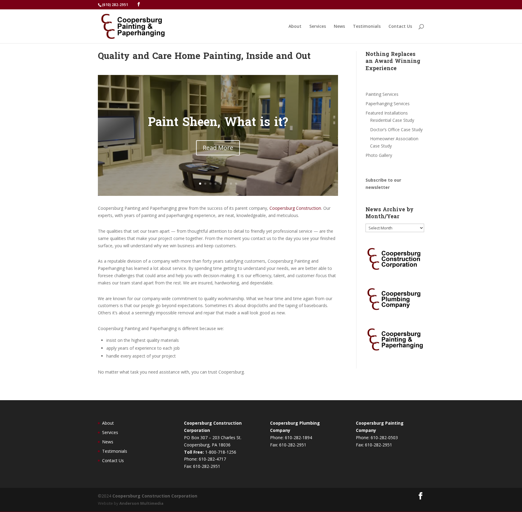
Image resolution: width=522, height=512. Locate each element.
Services (317, 26)
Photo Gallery (379, 155)
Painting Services (382, 94)
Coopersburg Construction (295, 208)
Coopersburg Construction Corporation (154, 496)
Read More (218, 148)
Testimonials (367, 26)
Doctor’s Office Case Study (396, 129)
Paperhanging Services (388, 103)
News (339, 26)
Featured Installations (387, 113)
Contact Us (400, 26)
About (294, 26)
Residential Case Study (392, 120)
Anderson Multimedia (141, 503)
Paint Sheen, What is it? (218, 123)
